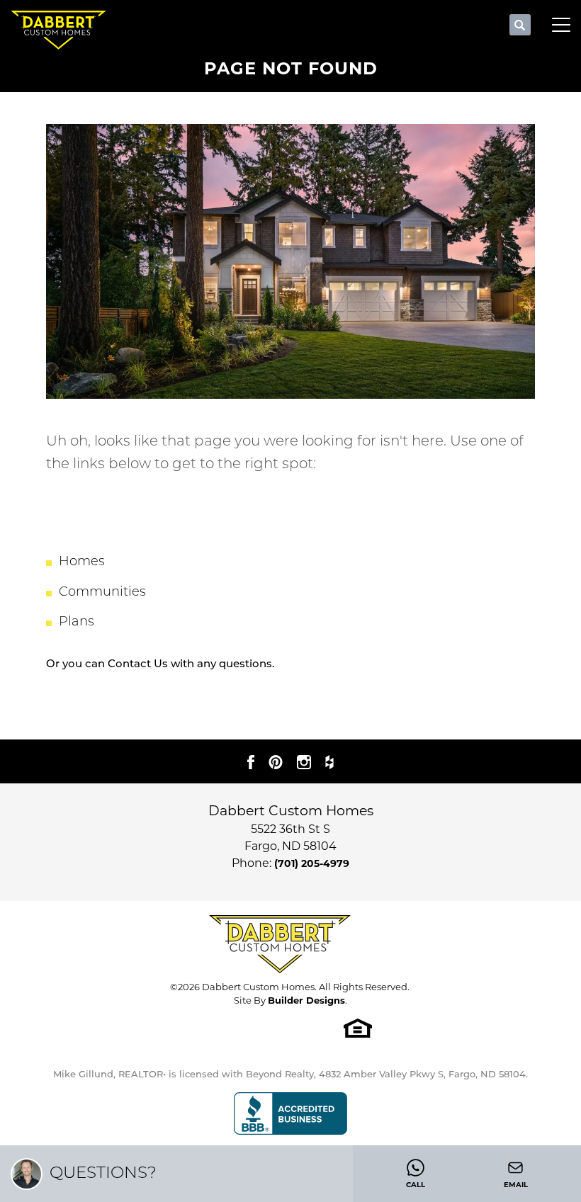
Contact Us (138, 664)
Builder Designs (306, 1000)
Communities (102, 592)
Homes (82, 562)
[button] (520, 25)
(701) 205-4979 (311, 863)
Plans (76, 622)
